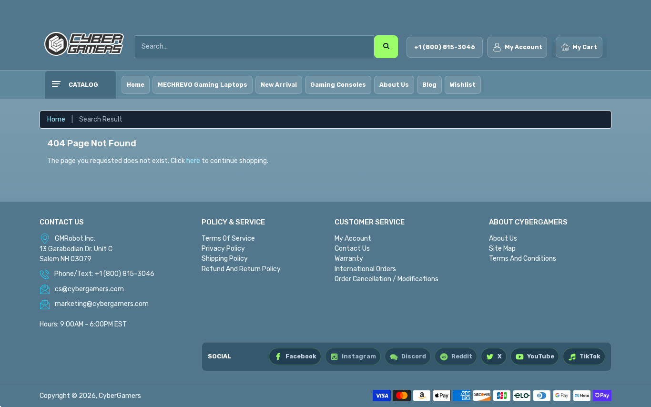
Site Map (502, 248)
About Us (394, 84)
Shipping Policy (225, 258)
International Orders (365, 269)
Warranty (349, 258)
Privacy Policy (223, 248)
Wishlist (463, 84)
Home (135, 84)
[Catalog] (55, 85)
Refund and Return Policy (241, 269)
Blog (429, 84)
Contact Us (352, 248)
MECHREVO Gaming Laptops (202, 84)
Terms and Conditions (522, 258)
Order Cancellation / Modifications (386, 279)
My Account (353, 238)
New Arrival (279, 84)
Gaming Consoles (338, 84)
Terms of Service (228, 238)
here (193, 161)
